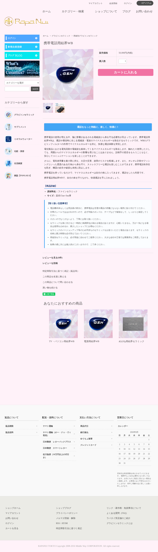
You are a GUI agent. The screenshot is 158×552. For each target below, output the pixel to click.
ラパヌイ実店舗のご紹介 (118, 518)
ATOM (65, 523)
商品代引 (84, 426)
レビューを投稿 (50, 263)
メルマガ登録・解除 (65, 518)
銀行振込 (84, 432)
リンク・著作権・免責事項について (124, 508)
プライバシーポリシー (67, 513)
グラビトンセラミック (61, 36)
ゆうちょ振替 (86, 439)
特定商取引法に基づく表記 (69, 528)
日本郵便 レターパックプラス (57, 442)
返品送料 (9, 432)
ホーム (46, 11)
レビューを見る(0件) (52, 258)
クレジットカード (88, 445)
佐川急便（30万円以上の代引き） (56, 456)
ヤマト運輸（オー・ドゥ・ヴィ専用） (57, 434)
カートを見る (11, 528)
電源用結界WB (91, 341)
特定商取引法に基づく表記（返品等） (61, 271)
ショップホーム (13, 508)
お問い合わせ (144, 11)
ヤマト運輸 (48, 426)
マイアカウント (96, 3)
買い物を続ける (50, 288)
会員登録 (113, 3)
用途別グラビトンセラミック (85, 36)
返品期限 (9, 426)
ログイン (128, 3)
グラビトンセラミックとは (120, 523)
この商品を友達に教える (54, 276)
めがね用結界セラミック (131, 341)
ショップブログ (63, 508)
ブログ (126, 11)
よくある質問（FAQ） (117, 513)
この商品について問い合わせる (58, 282)
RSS (58, 523)
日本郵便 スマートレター (55, 448)
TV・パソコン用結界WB (61, 341)
